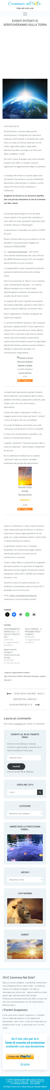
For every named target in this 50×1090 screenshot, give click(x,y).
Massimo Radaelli (25, 361)
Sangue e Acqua (25, 365)
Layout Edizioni (25, 373)
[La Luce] (25, 468)
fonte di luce (12, 676)
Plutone (20, 676)
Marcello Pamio (25, 487)
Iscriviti (16, 766)
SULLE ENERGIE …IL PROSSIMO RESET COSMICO (33, 631)
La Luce (25, 491)
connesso (19, 724)
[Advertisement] (25, 52)
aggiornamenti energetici (21, 672)
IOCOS (37, 1083)
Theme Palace (40, 1086)
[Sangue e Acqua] (25, 358)
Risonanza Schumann (31, 676)
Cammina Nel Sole (21, 1080)
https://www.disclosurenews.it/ (23, 595)
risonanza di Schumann (17, 252)
